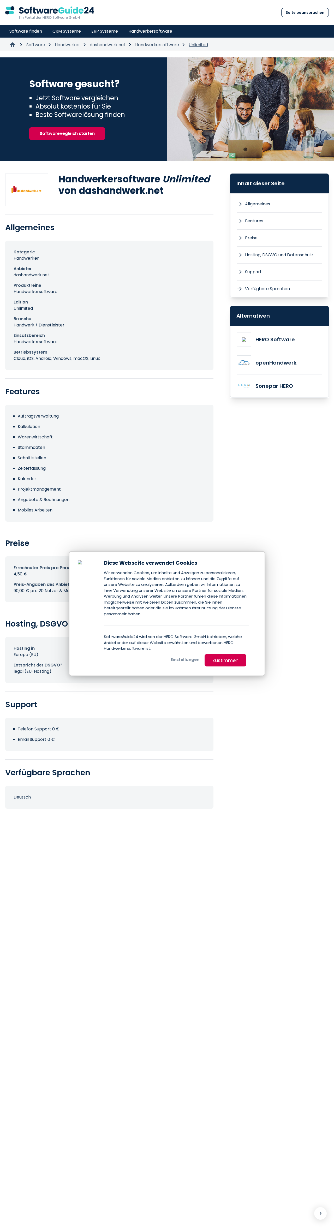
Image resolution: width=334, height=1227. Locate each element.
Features (254, 221)
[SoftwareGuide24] (49, 12)
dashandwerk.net (108, 45)
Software (35, 45)
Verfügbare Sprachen (267, 289)
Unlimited (198, 45)
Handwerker (67, 45)
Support (253, 272)
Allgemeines (257, 204)
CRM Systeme (66, 31)
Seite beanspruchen (305, 12)
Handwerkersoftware (150, 31)
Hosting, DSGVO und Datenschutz (279, 255)
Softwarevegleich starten (67, 133)
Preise (251, 238)
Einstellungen (185, 659)
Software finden (25, 31)
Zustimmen (225, 660)
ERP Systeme (104, 31)
